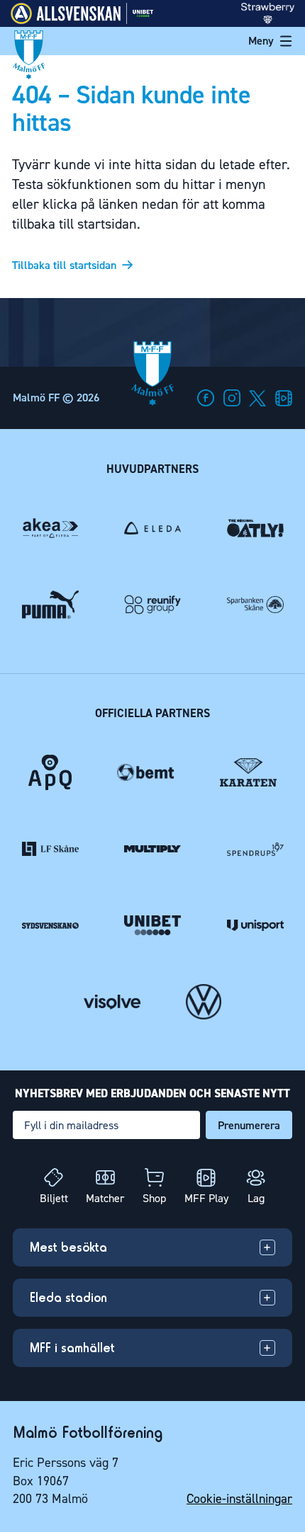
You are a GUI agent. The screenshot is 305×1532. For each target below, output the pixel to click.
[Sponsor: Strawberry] (267, 20)
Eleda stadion (68, 1297)
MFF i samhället (72, 1347)
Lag (256, 1198)
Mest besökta (68, 1247)
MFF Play (206, 1198)
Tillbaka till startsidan (64, 265)
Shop (154, 1198)
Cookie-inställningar (239, 1498)
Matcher (105, 1198)
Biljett (54, 1198)
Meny (261, 40)
